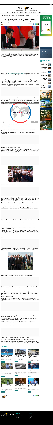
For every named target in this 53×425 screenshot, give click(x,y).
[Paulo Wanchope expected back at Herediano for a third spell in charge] (33, 381)
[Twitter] (35, 24)
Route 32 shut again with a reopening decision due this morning (6, 385)
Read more (3, 376)
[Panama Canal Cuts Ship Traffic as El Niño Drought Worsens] (49, 83)
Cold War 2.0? (4, 17)
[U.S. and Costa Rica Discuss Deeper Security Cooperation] (20, 381)
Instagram (8, 416)
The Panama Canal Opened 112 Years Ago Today (20, 370)
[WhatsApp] (37, 24)
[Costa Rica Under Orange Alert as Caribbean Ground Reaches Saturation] (33, 352)
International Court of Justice (13, 287)
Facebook (4, 416)
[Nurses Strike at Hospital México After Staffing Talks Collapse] (20, 352)
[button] (51, 8)
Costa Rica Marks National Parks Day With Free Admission (44, 64)
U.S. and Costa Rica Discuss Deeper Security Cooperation (19, 385)
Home (2, 17)
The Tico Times (5, 24)
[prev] (37, 15)
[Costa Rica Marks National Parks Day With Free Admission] (49, 64)
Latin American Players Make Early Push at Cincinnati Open (7, 356)
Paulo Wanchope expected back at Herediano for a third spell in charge (33, 385)
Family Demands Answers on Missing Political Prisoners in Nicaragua (6, 371)
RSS (12, 416)
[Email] (38, 24)
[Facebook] (33, 24)
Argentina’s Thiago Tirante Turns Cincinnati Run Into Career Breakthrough (44, 72)
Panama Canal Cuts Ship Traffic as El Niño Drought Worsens (44, 83)
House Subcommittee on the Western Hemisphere (16, 73)
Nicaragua (27, 75)
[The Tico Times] (2, 25)
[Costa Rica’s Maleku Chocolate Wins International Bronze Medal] (49, 68)
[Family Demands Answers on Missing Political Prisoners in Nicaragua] (7, 366)
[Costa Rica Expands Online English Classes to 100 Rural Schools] (49, 79)
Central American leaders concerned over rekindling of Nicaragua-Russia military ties (20, 154)
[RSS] (11, 416)
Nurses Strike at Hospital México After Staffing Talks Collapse (20, 356)
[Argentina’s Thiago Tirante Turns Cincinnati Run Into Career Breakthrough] (49, 72)
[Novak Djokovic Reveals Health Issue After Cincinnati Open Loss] (33, 366)
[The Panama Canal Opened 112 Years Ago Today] (20, 366)
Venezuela (31, 75)
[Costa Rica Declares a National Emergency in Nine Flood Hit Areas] (49, 75)
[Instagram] (6, 416)
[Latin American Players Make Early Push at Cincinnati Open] (7, 352)
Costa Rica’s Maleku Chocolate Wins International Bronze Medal (44, 68)
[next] (38, 15)
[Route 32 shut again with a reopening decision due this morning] (7, 381)
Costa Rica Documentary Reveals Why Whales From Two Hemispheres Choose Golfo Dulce (44, 86)
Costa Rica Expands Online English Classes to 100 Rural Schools (44, 79)
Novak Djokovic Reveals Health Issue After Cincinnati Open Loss (33, 370)
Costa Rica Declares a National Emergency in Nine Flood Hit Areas (44, 75)
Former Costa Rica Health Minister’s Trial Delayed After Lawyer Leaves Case (22, 15)
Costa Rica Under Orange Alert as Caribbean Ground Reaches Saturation (33, 356)
